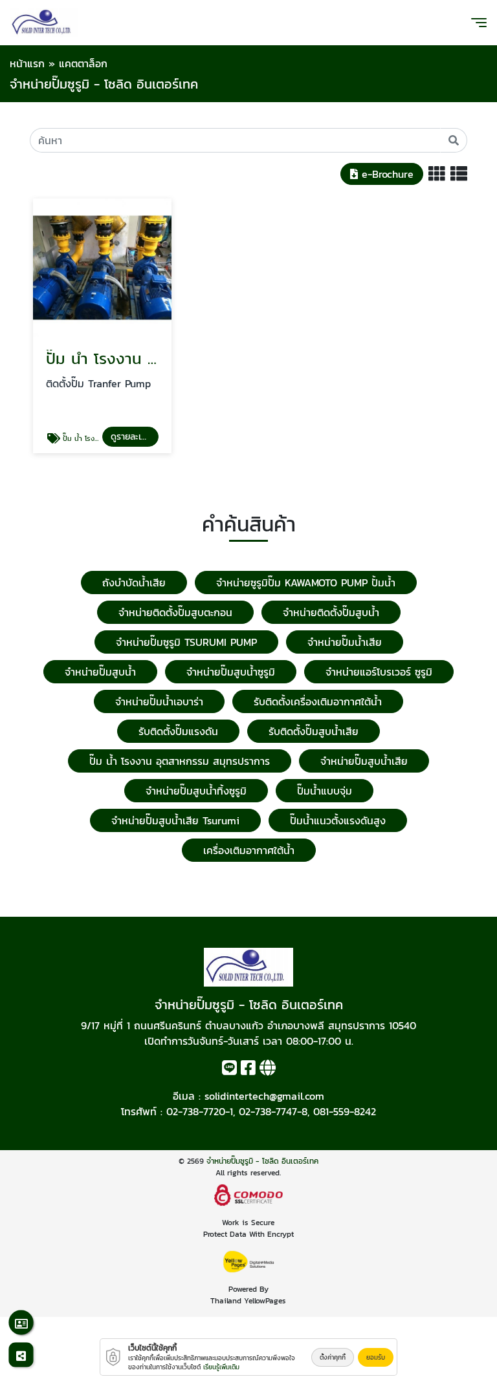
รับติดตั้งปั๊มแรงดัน (178, 731)
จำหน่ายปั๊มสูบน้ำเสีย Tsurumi (175, 820)
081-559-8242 (344, 1111)
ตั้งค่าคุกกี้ (333, 1357)
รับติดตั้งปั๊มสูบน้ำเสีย (314, 731)
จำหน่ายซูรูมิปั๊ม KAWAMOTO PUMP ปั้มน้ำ (305, 582)
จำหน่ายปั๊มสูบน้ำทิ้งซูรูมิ (196, 790)
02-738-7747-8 (273, 1111)
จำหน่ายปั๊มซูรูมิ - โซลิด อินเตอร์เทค (262, 1161)
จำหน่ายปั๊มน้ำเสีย (344, 642)
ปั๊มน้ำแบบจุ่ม (324, 790)
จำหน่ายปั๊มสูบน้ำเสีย (364, 761)
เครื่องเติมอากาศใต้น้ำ (248, 850)
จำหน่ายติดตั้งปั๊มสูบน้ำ (331, 612)
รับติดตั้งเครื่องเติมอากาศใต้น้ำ (318, 701)
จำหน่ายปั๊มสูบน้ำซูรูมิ (230, 671)
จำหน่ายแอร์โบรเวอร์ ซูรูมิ (379, 671)
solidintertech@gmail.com (264, 1096)
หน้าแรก (27, 63)
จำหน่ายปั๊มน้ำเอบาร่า (159, 701)
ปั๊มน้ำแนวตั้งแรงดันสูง (338, 820)
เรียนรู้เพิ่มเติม (221, 1367)
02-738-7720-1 (199, 1111)
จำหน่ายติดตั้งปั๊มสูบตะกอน (175, 612)
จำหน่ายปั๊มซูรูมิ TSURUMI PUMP (186, 642)
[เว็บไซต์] (268, 1070)
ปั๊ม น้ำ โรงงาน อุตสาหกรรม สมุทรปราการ (179, 761)
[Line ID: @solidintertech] (229, 1070)
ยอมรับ (375, 1357)
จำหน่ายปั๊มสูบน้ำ (100, 671)
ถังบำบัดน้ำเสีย (134, 582)
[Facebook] (248, 1070)
